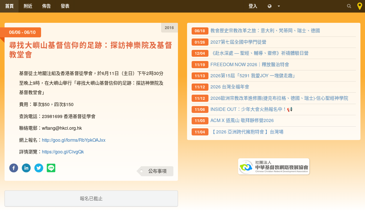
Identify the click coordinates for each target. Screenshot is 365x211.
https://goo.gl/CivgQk (63, 151)
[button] (13, 169)
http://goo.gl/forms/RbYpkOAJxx (74, 140)
